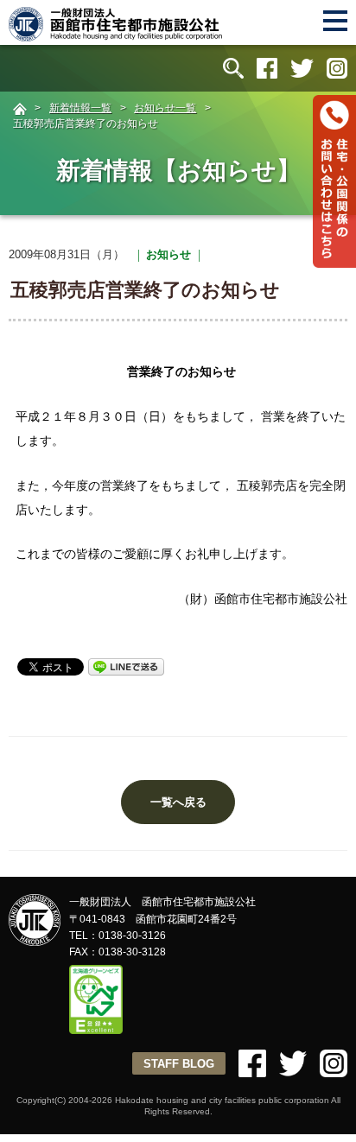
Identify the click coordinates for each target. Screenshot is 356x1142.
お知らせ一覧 (165, 108)
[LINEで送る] (126, 665)
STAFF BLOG (178, 1063)
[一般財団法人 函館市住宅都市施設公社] (117, 34)
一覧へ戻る (178, 802)
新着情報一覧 (80, 108)
